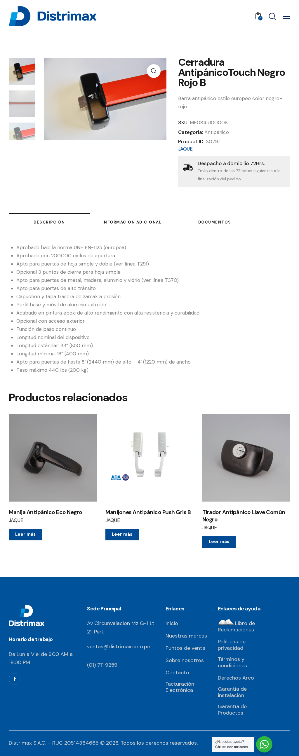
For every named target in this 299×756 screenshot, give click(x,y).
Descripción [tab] (49, 222)
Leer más (25, 534)
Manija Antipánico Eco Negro (45, 512)
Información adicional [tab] (132, 222)
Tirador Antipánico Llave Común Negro (243, 516)
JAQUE (185, 149)
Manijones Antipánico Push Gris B (148, 512)
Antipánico (216, 132)
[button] (154, 71)
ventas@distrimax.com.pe (118, 646)
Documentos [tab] (214, 222)
